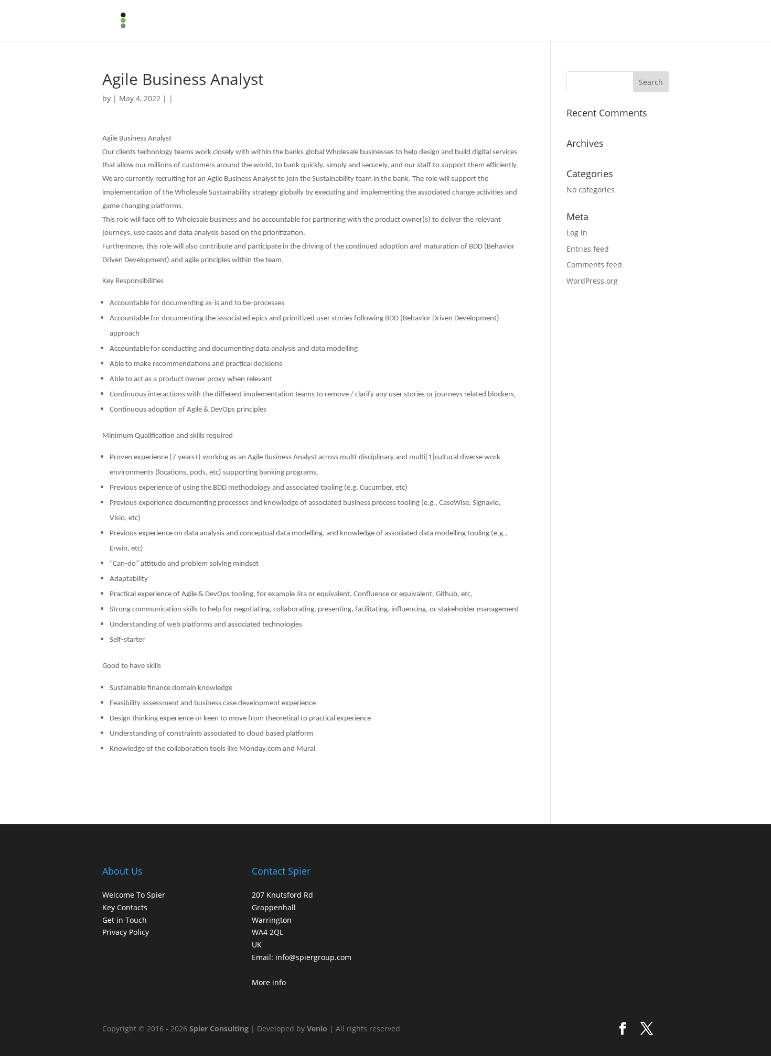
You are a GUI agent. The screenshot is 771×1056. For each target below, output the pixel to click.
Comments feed (594, 265)
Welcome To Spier (133, 895)
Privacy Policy (125, 932)
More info (269, 982)
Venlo (317, 1028)
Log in (576, 233)
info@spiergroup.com (313, 957)
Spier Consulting (219, 1028)
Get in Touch (124, 920)
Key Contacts (124, 907)
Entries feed (587, 249)
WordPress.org (592, 281)
